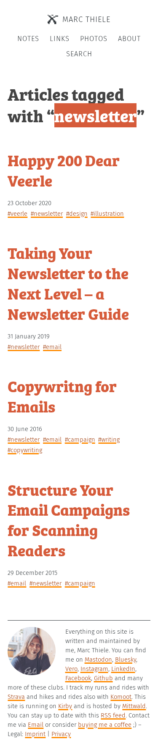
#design (77, 213)
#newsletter (47, 213)
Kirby (65, 706)
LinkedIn (123, 669)
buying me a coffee (104, 724)
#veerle (17, 213)
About (129, 39)
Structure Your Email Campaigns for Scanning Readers (69, 519)
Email (35, 724)
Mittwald (134, 706)
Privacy (61, 734)
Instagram (94, 669)
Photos (93, 39)
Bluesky (125, 659)
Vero (71, 669)
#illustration (107, 213)
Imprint (35, 734)
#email (52, 347)
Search (79, 54)
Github (103, 678)
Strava (16, 697)
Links (60, 39)
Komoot (120, 697)
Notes (28, 39)
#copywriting (25, 450)
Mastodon (98, 659)
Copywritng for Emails (62, 395)
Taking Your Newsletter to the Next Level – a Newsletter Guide (68, 282)
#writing (109, 439)
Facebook (78, 678)
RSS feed (113, 715)
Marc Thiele (86, 19)
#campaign (80, 439)
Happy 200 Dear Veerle (64, 169)
